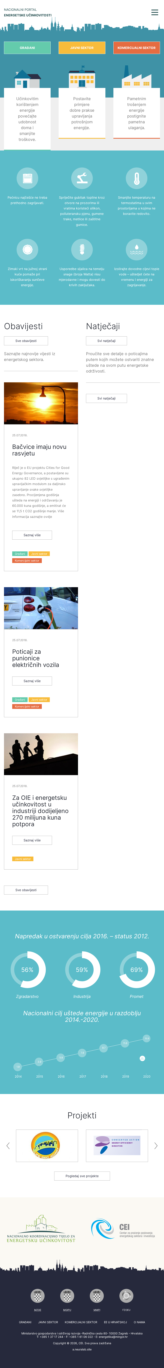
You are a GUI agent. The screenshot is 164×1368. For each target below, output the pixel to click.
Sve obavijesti (26, 341)
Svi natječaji (106, 341)
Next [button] (156, 1146)
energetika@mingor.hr (113, 1336)
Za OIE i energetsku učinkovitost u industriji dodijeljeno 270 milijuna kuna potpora (40, 811)
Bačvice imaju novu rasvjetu (39, 450)
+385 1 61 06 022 (81, 1336)
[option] (43, 1146)
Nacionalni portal (27, 12)
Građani (27, 48)
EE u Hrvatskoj (115, 1322)
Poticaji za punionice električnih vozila (35, 658)
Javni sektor (82, 48)
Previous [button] (8, 1146)
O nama (139, 1322)
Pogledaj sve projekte (82, 1176)
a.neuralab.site (82, 1349)
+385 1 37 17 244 (51, 1336)
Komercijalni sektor (137, 48)
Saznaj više (32, 535)
